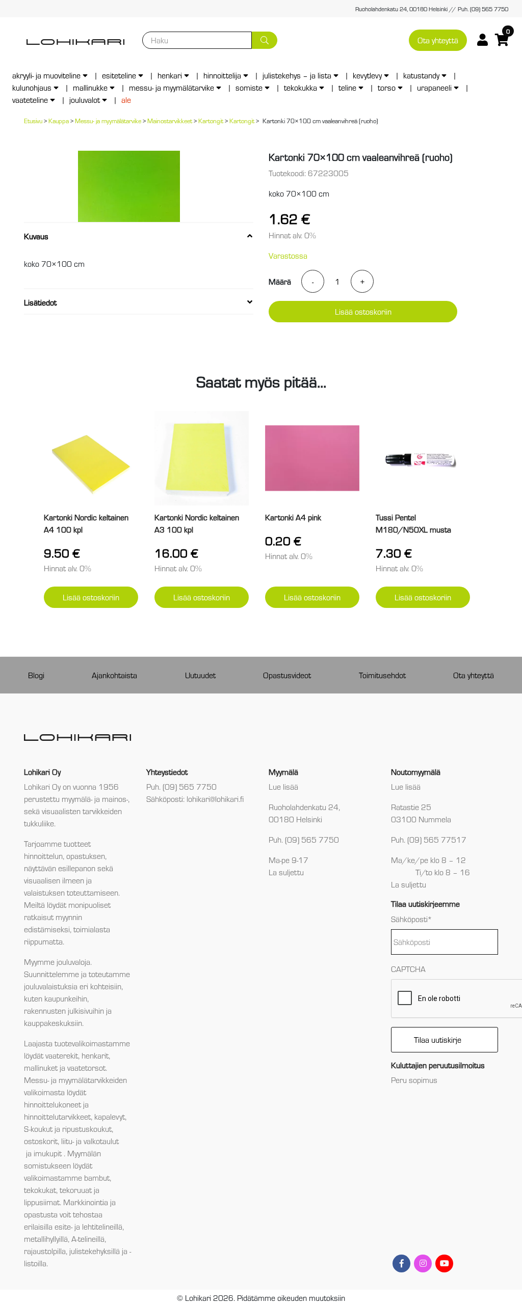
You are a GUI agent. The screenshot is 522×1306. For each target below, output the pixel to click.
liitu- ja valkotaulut (90, 1140)
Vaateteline (30, 99)
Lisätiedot (40, 302)
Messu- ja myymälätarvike (171, 87)
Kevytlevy (367, 75)
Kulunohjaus (31, 87)
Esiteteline (119, 75)
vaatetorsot (86, 1067)
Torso (387, 87)
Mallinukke (90, 87)
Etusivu (33, 120)
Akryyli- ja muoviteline (46, 75)
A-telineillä (88, 1238)
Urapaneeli (434, 87)
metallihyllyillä (46, 1238)
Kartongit (210, 120)
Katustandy (421, 75)
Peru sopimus (414, 1079)
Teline (347, 87)
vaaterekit (61, 1055)
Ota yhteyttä (437, 40)
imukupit (49, 1153)
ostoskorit (41, 1140)
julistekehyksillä (94, 1250)
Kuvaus (36, 236)
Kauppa (58, 120)
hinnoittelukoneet (52, 1104)
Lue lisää (283, 786)
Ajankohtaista (114, 675)
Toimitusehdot (382, 675)
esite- (63, 1226)
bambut (97, 1177)
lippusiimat (42, 1202)
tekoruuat (75, 1189)
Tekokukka (300, 87)
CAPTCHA (408, 968)
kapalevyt (109, 1116)
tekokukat (40, 1189)
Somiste (249, 87)
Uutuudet (200, 675)
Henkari (170, 75)
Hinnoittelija (222, 75)
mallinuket (41, 1067)
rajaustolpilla (45, 1250)
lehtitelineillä (102, 1226)
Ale (126, 99)
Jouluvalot (84, 99)
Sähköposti (411, 918)
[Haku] (264, 40)
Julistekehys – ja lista (297, 75)
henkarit (95, 1055)
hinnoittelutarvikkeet (57, 1116)
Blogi (36, 675)
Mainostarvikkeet (169, 120)
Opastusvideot (287, 675)
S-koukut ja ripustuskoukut (68, 1128)
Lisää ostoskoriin (363, 311)
